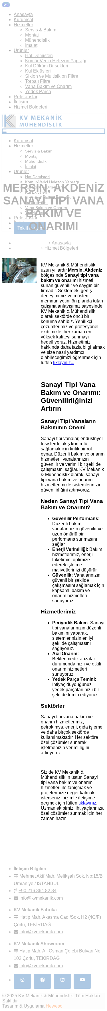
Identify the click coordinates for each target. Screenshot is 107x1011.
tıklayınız (87, 803)
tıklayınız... (63, 362)
